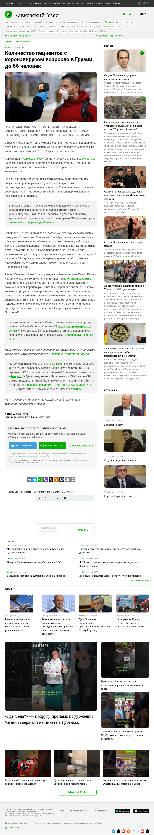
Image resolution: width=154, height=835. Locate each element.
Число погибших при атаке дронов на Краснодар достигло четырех (35, 550)
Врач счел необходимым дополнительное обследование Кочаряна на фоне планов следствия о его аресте (57, 626)
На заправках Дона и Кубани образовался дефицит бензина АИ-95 (130, 622)
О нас (62, 811)
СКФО (33, 31)
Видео (89, 3)
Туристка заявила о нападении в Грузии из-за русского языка (73, 781)
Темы (19, 3)
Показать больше (77, 792)
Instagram (45, 384)
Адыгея (29, 22)
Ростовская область (132, 26)
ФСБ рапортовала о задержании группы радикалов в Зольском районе (110, 564)
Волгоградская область (92, 22)
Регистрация (48, 528)
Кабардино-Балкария (14, 26)
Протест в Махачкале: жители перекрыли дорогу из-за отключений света (122, 684)
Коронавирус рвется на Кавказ (69, 353)
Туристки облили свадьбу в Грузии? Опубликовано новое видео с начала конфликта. (122, 735)
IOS (60, 363)
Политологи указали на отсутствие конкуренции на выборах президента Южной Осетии (124, 352)
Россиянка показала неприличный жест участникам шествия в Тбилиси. (126, 781)
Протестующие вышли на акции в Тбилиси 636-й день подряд (124, 287)
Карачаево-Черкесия (48, 26)
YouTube (76, 389)
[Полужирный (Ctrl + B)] (39, 498)
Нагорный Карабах (88, 26)
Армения (53, 22)
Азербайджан (40, 22)
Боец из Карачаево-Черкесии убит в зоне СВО (34, 562)
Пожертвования (100, 811)
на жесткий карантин (76, 278)
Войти (143, 14)
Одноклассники (81, 384)
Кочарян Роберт (113, 424)
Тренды (28, 3)
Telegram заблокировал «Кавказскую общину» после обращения (26, 781)
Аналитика (40, 3)
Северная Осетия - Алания (17, 31)
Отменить (82, 530)
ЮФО (102, 31)
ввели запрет (87, 158)
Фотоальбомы (102, 3)
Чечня (63, 31)
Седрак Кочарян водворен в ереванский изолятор (120, 77)
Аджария (19, 22)
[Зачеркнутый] (57, 498)
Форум (71, 3)
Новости (9, 3)
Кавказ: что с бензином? (20, 36)
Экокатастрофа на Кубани (112, 36)
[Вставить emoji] (65, 498)
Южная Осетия (75, 31)
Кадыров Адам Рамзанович (120, 460)
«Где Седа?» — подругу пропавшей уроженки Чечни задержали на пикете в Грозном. (49, 719)
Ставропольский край (48, 31)
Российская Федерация (109, 26)
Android (50, 363)
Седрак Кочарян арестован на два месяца (123, 243)
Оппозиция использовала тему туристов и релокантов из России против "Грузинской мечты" (123, 125)
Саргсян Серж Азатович (118, 496)
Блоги (80, 3)
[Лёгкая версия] (139, 3)
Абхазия (9, 22)
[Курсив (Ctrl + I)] (45, 498)
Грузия (108, 22)
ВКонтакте (61, 384)
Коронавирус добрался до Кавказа (31, 222)
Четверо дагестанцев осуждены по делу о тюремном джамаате (109, 550)
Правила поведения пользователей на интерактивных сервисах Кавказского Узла (68, 823)
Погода (116, 3)
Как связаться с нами (79, 811)
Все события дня (140, 580)
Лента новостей (22, 41)
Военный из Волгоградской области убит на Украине (110, 575)
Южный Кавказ (91, 31)
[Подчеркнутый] (51, 498)
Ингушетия (129, 22)
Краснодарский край (68, 26)
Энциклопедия (57, 3)
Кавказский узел (33, 158)
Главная (8, 41)
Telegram (16, 376)
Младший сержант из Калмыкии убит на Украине (36, 575)
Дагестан (117, 22)
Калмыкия (31, 26)
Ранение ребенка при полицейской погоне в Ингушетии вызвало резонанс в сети (18, 624)
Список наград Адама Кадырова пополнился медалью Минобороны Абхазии (124, 195)
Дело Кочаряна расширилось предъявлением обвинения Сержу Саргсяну (94, 624)
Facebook (31, 384)
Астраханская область (69, 22)
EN (148, 3)
